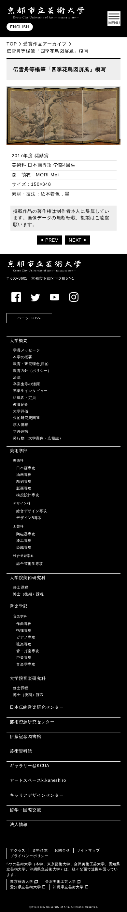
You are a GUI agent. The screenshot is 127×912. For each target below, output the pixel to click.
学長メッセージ (26, 350)
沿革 (17, 377)
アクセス (17, 850)
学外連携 (20, 431)
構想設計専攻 (27, 495)
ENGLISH (19, 27)
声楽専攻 (24, 657)
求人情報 (20, 424)
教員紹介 (20, 404)
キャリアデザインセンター (37, 795)
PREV (51, 240)
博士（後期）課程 (28, 594)
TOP (12, 43)
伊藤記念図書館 (25, 736)
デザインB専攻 (29, 518)
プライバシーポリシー (29, 856)
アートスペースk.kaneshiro (38, 780)
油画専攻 (24, 474)
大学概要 (19, 340)
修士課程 (20, 587)
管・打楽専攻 (27, 651)
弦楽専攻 (24, 644)
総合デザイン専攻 (31, 511)
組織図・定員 (24, 397)
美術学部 (19, 450)
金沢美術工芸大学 (60, 881)
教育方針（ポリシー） (32, 371)
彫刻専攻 (24, 481)
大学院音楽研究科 (28, 678)
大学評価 (20, 411)
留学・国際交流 (25, 809)
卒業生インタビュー (30, 391)
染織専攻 (24, 547)
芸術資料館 (21, 751)
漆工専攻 (24, 540)
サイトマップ (88, 850)
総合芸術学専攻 (29, 563)
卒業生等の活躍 (26, 384)
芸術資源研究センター (32, 721)
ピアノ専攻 (25, 637)
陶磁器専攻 (25, 534)
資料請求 (40, 850)
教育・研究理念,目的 (31, 364)
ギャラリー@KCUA (29, 765)
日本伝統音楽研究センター (37, 707)
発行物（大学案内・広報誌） (38, 438)
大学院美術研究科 (28, 577)
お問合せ (62, 850)
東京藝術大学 (21, 881)
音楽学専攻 (25, 664)
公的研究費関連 (26, 418)
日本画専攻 (25, 468)
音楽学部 (19, 606)
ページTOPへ (29, 318)
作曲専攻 (24, 624)
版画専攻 (24, 488)
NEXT (75, 240)
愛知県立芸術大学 (25, 887)
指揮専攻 (24, 630)
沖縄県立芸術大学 (68, 887)
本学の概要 (22, 357)
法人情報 (19, 824)
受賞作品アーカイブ (44, 43)
